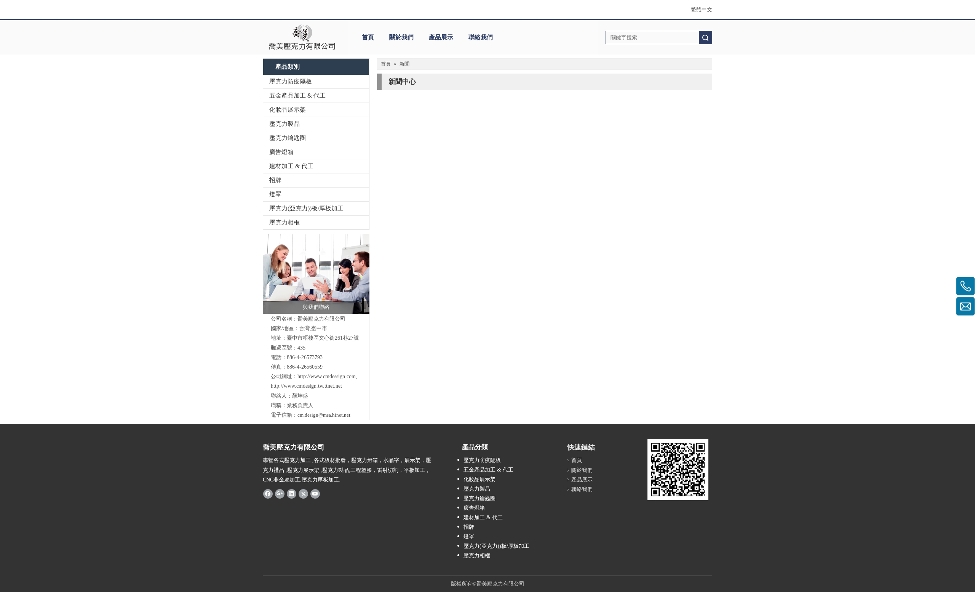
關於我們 (401, 37)
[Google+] (280, 494)
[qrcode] (677, 469)
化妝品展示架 (287, 109)
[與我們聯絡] (316, 274)
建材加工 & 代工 (291, 166)
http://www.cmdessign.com (326, 376)
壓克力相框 (284, 222)
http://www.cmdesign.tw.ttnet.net (306, 386)
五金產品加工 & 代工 (297, 95)
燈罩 (275, 194)
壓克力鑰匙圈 (287, 138)
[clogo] (302, 37)
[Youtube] (315, 494)
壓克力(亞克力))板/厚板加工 (306, 208)
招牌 (275, 180)
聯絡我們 (480, 37)
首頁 (368, 37)
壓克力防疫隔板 (290, 81)
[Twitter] (303, 494)
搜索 (705, 37)
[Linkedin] (291, 494)
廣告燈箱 (281, 152)
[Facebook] (268, 494)
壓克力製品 (284, 123)
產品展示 (441, 37)
